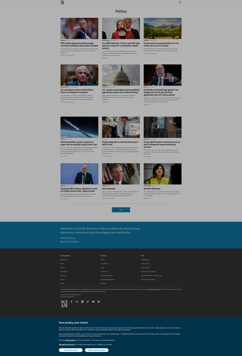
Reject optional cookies (96, 350)
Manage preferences (67, 344)
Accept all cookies (70, 350)
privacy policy (70, 340)
